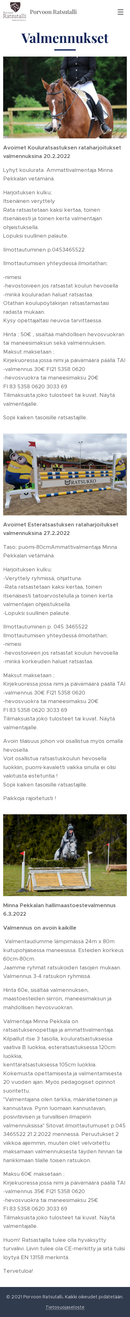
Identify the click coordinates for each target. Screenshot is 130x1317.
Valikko (120, 11)
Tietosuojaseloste (65, 1307)
